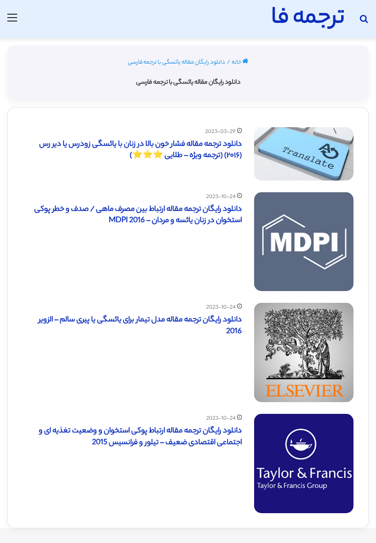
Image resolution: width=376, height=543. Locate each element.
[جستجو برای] (364, 23)
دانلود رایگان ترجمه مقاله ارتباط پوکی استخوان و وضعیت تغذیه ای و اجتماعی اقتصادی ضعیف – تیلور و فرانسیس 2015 (140, 437)
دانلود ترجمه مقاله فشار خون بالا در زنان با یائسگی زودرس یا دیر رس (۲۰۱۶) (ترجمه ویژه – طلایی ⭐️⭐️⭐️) (140, 150)
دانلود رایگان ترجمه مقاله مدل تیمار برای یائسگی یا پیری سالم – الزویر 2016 (140, 326)
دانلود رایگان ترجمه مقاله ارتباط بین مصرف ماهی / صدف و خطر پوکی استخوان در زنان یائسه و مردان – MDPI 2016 (138, 215)
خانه (237, 63)
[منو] (12, 23)
